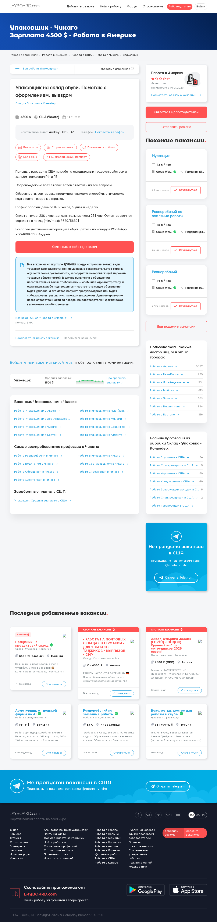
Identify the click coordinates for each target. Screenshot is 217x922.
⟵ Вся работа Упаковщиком (36, 68)
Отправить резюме (176, 127)
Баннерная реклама (17, 848)
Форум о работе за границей (64, 838)
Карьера (15, 834)
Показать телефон (109, 132)
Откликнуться (188, 190)
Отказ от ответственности (141, 844)
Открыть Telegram (179, 577)
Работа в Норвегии (108, 842)
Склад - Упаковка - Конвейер (35, 103)
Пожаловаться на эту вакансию (37, 338)
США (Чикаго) (49, 117)
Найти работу (110, 6)
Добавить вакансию (193, 833)
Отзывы (15, 838)
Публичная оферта (142, 830)
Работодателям (180, 6)
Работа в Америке (167, 73)
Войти (200, 6)
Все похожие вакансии (176, 326)
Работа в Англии (106, 846)
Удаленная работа (108, 854)
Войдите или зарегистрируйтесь (41, 363)
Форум (132, 6)
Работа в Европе (106, 830)
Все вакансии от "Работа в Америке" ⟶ (43, 318)
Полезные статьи (56, 854)
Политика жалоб (140, 862)
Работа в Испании (107, 850)
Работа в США (105, 858)
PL (203, 815)
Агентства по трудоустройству (66, 830)
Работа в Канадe (106, 862)
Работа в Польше (107, 834)
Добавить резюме (81, 6)
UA (198, 815)
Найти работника (56, 842)
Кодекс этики (138, 866)
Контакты (16, 858)
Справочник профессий (60, 846)
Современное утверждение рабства (138, 854)
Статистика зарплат (58, 850)
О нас (14, 830)
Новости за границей (59, 858)
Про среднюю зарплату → (116, 380)
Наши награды (20, 854)
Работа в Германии (108, 838)
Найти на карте (55, 834)
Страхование (153, 6)
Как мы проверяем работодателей (141, 836)
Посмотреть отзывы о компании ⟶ (176, 95)
